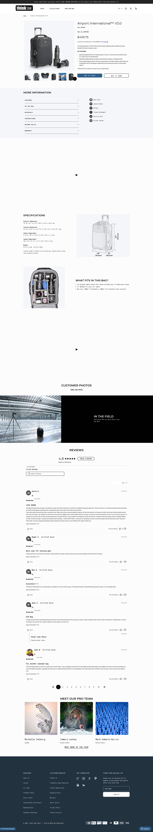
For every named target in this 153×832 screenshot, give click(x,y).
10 (99, 687)
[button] (83, 32)
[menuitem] (45, 8)
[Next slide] (69, 46)
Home (24, 15)
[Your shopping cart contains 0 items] (136, 8)
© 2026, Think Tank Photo (32, 823)
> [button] (104, 687)
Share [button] (31, 528)
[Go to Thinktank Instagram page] (83, 778)
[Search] (125, 8)
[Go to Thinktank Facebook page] (89, 778)
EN (119, 8)
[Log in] (130, 8)
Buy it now (116, 76)
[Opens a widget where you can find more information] (145, 829)
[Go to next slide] (74, 79)
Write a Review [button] (86, 458)
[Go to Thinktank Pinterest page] (95, 778)
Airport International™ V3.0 (32, 524)
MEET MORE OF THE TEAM (76, 747)
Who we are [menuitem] (69, 8)
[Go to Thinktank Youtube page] (77, 785)
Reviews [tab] (32, 467)
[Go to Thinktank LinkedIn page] (84, 785)
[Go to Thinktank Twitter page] (77, 778)
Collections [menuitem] (54, 8)
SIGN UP (116, 794)
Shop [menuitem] (42, 8)
